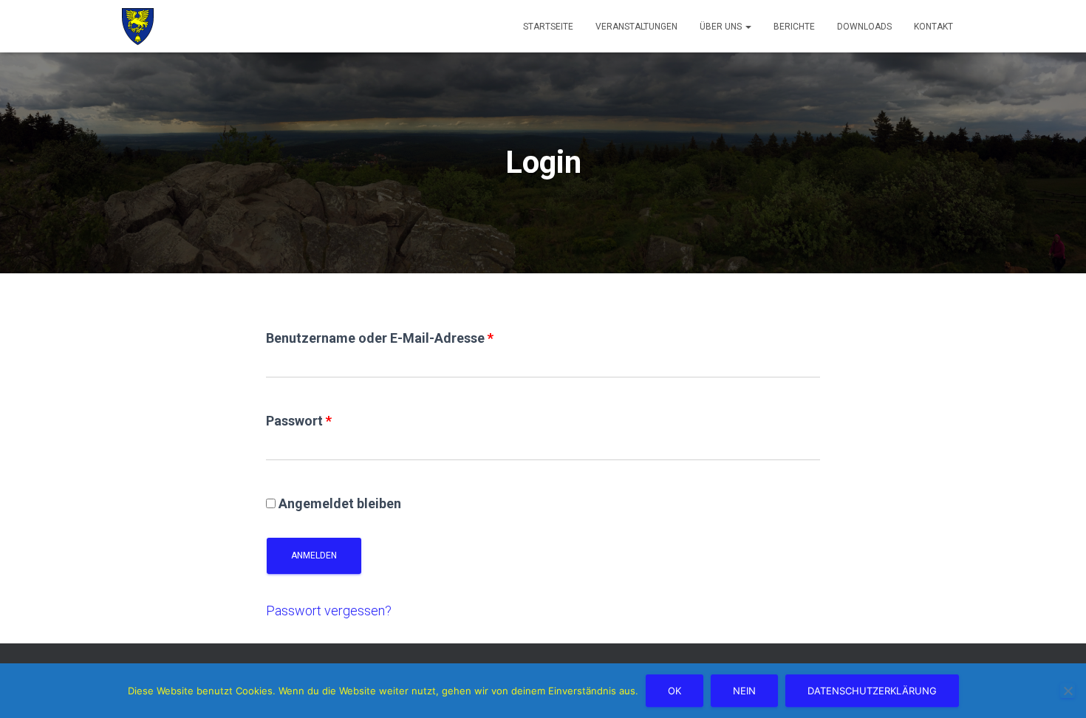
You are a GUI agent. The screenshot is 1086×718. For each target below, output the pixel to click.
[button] (747, 26)
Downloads (864, 26)
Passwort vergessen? (329, 610)
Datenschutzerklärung (872, 691)
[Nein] (1067, 690)
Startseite (548, 26)
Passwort (299, 420)
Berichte (794, 26)
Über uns (722, 26)
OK (674, 691)
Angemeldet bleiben (340, 503)
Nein (744, 691)
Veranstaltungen (636, 26)
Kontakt (933, 26)
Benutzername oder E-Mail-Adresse (380, 338)
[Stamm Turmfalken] (138, 26)
